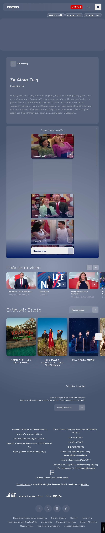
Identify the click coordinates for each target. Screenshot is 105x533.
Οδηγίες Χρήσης (58, 518)
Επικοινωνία (46, 522)
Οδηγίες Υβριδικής (88, 522)
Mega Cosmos (26, 526)
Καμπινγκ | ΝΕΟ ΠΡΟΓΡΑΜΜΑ (21, 361)
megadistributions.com (74, 526)
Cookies (74, 518)
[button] (98, 7)
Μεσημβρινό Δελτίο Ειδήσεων (79, 292)
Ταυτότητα (87, 518)
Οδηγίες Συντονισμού (66, 522)
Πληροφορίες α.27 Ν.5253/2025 (22, 522)
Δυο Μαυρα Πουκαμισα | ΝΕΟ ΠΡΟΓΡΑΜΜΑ (52, 363)
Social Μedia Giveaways (49, 526)
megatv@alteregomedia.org (75, 455)
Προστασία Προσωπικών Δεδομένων (30, 518)
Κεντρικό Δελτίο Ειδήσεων (20, 291)
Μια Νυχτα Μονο (83, 360)
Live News (44, 291)
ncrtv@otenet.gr (89, 468)
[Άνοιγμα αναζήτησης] (88, 7)
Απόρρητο (103, 527)
